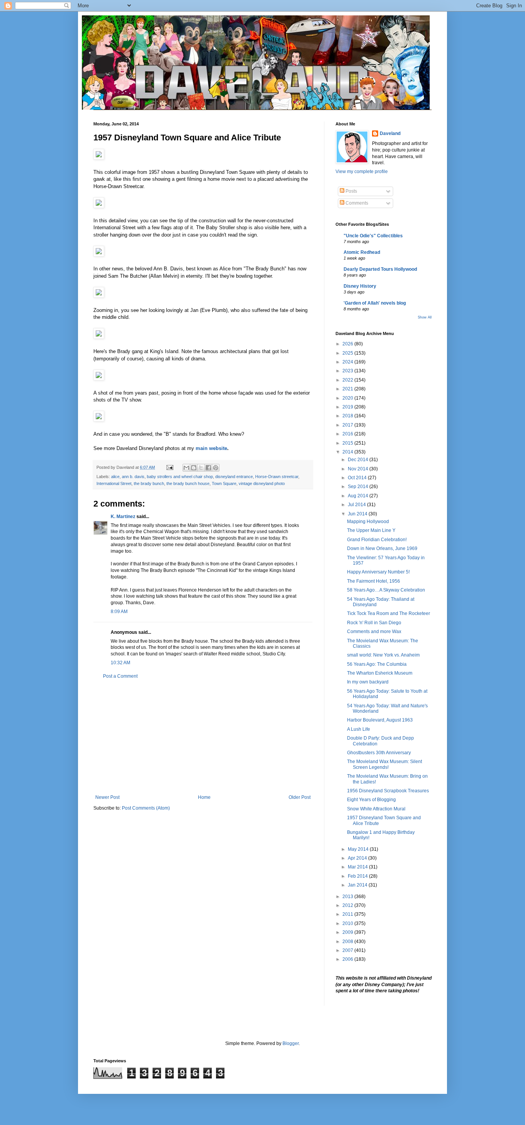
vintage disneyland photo (262, 483)
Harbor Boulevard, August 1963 (380, 720)
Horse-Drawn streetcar (276, 476)
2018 (348, 415)
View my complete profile (362, 171)
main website (211, 448)
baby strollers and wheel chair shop (180, 476)
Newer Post (107, 797)
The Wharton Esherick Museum (379, 673)
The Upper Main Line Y (371, 530)
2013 (348, 896)
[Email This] (186, 468)
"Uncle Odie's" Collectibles (373, 235)
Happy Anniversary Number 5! (378, 572)
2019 (348, 407)
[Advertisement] (203, 737)
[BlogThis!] (194, 468)
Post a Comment (120, 676)
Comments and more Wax (374, 631)
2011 (348, 914)
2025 (348, 353)
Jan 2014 (358, 885)
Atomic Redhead (362, 252)
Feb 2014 (358, 876)
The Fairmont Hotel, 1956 (373, 581)
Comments (356, 203)
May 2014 (359, 849)
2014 (348, 452)
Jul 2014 (357, 504)
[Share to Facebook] (208, 468)
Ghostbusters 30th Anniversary (379, 752)
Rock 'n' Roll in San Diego (374, 622)
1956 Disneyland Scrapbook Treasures (388, 790)
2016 (348, 434)
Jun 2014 (358, 514)
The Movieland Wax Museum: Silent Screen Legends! (384, 764)
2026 (348, 344)
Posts (350, 191)
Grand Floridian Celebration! (377, 539)
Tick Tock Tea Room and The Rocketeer (388, 613)
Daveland (390, 133)
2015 (348, 443)
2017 (348, 425)
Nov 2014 (358, 469)
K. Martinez (123, 516)
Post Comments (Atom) (146, 808)
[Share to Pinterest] (215, 468)
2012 (348, 905)
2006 (348, 959)
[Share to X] (201, 468)
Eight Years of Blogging (371, 799)
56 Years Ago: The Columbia (377, 664)
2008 (348, 941)
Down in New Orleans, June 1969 (382, 548)
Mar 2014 (358, 867)
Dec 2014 (358, 459)
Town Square (224, 483)
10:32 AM (120, 662)
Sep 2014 (358, 486)
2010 (348, 923)
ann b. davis (133, 476)
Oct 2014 (358, 477)
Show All (425, 317)
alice (115, 476)
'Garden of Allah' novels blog (375, 303)
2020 (348, 398)
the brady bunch (149, 483)
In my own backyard (368, 682)
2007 (348, 950)
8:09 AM (119, 611)
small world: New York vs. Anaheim (383, 655)
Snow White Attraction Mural (376, 809)
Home (204, 797)
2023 (348, 370)
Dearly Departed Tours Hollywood (380, 269)
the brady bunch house (187, 483)
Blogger (290, 1043)
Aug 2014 (358, 495)
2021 (348, 389)
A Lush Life (358, 729)
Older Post (300, 797)
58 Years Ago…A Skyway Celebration (386, 590)
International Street (113, 483)
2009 (348, 932)
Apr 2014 (358, 858)
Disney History (360, 286)
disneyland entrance (234, 476)
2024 (348, 362)
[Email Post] (169, 467)
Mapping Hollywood (368, 521)
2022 (348, 380)
